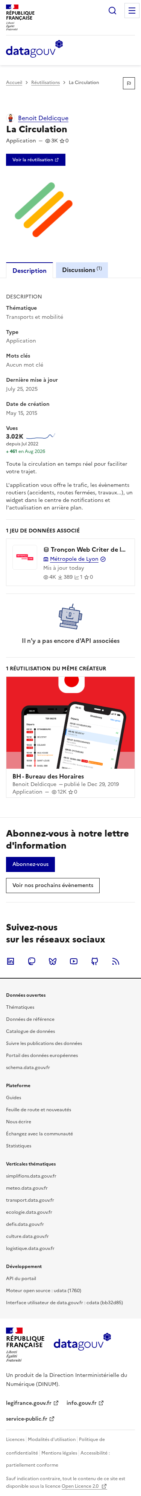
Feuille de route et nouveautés (38, 1109)
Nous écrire (18, 1121)
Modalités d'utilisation (52, 1439)
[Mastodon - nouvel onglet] (31, 961)
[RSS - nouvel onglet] (115, 961)
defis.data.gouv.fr (25, 1224)
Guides (13, 1097)
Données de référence (30, 1019)
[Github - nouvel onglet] (94, 961)
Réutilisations (45, 82)
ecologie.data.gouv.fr (29, 1212)
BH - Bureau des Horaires (48, 776)
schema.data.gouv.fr (28, 1067)
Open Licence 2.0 (81, 1486)
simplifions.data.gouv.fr (31, 1176)
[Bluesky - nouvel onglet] (52, 961)
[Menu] (131, 10)
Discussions (82, 269)
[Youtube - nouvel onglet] (73, 961)
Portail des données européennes (42, 1055)
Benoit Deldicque (43, 117)
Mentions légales (59, 1453)
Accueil (14, 82)
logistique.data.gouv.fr (30, 1248)
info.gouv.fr (82, 1403)
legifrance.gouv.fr (29, 1403)
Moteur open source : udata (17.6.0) (43, 1290)
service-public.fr (26, 1419)
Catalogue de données (30, 1031)
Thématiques (20, 1007)
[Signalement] (129, 83)
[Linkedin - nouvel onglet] (10, 961)
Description (29, 270)
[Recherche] (112, 10)
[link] (35, 160)
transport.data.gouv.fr (30, 1200)
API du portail (21, 1278)
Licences (15, 1439)
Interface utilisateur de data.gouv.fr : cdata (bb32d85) (64, 1302)
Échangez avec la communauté (39, 1133)
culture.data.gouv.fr (27, 1236)
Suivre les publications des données (44, 1043)
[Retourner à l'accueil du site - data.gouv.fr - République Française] (82, 1344)
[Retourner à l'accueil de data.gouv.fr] (34, 49)
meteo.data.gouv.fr (27, 1188)
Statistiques (18, 1146)
